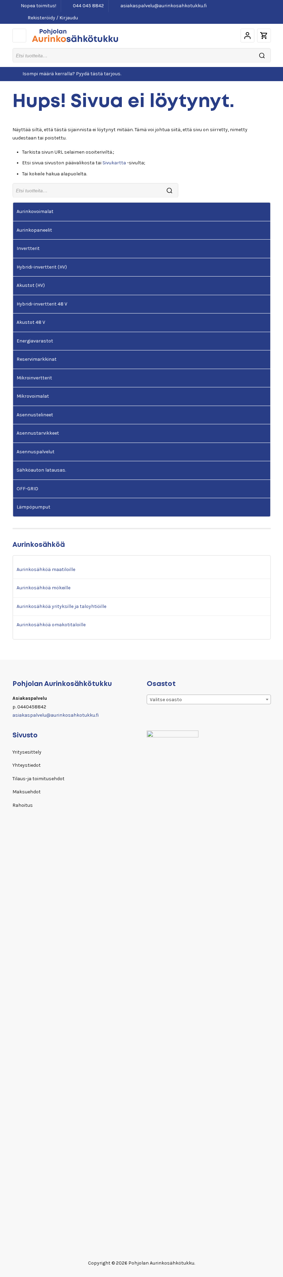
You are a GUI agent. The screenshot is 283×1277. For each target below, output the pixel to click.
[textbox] (209, 700)
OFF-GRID (27, 489)
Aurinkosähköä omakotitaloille (51, 625)
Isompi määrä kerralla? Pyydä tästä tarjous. (71, 74)
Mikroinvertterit (34, 378)
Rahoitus (22, 805)
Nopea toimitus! (38, 6)
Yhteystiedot (26, 765)
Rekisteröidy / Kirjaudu (52, 18)
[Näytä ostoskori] (264, 35)
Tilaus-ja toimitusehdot (38, 779)
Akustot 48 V (31, 322)
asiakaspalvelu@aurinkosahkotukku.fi (163, 6)
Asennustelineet (35, 415)
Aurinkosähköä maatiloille (46, 569)
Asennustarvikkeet (38, 433)
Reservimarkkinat (37, 359)
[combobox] (209, 699)
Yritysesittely (26, 752)
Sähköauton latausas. (41, 470)
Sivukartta (114, 163)
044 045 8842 (88, 6)
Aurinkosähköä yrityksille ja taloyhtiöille (61, 606)
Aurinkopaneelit (34, 230)
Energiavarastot (35, 341)
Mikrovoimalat (33, 396)
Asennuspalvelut (36, 452)
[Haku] (262, 55)
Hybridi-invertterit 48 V (42, 304)
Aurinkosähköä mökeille (43, 588)
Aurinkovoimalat (35, 211)
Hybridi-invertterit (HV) (42, 267)
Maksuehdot (26, 792)
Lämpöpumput (33, 507)
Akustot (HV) (31, 285)
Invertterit (28, 248)
